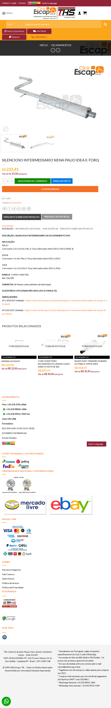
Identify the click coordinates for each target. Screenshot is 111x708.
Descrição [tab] (8, 229)
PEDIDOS (15, 37)
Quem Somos (8, 578)
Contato (22, 3)
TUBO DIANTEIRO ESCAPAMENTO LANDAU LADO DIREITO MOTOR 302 (54, 364)
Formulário (7, 423)
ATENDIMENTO (40, 37)
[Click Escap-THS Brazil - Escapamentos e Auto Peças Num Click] (54, 13)
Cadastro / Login (9, 3)
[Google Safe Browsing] (9, 619)
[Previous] (7, 97)
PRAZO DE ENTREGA (15, 31)
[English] (30, 3)
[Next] (103, 97)
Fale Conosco (8, 574)
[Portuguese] (34, 3)
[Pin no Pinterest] (24, 209)
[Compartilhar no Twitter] (14, 209)
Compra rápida (50, 189)
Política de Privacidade (12, 587)
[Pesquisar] (105, 24)
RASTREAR (41, 31)
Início (44, 45)
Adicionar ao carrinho (32, 181)
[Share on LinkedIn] (29, 209)
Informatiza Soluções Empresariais (36, 670)
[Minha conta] (79, 13)
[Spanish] (38, 3)
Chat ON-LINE (9, 418)
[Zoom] (5, 129)
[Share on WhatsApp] (4, 209)
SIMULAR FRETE (61, 181)
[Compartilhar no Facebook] (9, 209)
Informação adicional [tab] (28, 229)
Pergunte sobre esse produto (22, 217)
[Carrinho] (85, 13)
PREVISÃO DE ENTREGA (56, 216)
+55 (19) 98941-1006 (16, 409)
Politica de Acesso (10, 583)
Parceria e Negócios (11, 569)
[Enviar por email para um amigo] (19, 209)
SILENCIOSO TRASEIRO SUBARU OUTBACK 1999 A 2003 (90, 362)
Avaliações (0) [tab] (50, 229)
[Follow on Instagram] (4, 637)
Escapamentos (61, 45)
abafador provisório (10, 361)
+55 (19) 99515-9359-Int (18, 414)
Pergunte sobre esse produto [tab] (76, 229)
